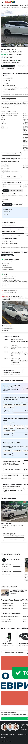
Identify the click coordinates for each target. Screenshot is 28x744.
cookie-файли (15, 714)
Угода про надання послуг (7, 734)
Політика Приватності (21, 734)
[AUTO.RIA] (10, 2)
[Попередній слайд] (4, 26)
